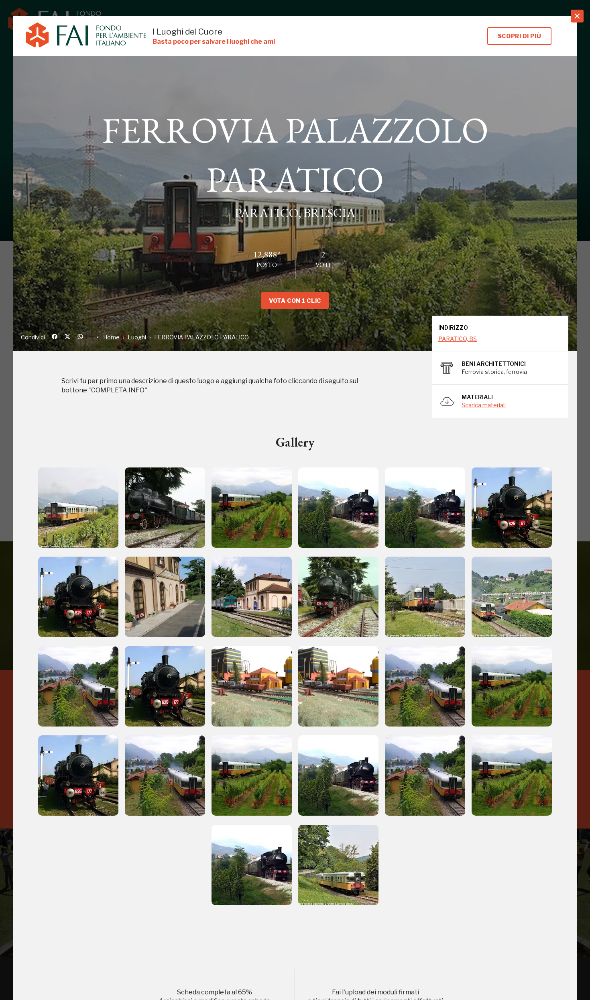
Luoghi (137, 337)
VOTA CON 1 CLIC (295, 300)
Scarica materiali (484, 405)
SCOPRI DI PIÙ (519, 36)
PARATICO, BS (457, 338)
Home (111, 337)
